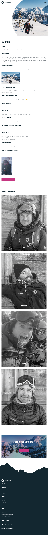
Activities (3, 491)
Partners (3, 505)
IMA (6, 527)
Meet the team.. (5, 502)
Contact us (4, 512)
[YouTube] (9, 524)
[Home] (6, 2)
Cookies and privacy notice (7, 514)
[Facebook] (3, 524)
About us (3, 500)
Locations (3, 493)
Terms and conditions (6, 516)
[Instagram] (5, 524)
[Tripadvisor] (11, 524)
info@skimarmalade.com (8, 483)
